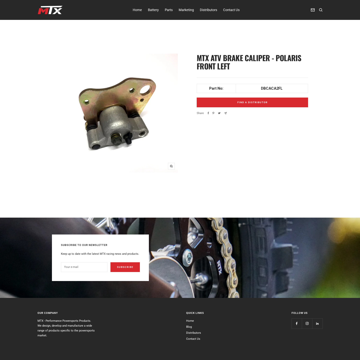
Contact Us (231, 10)
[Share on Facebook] (208, 113)
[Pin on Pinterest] (213, 113)
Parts (169, 10)
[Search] (320, 10)
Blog (189, 326)
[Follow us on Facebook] (297, 323)
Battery (153, 10)
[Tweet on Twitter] (219, 113)
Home (137, 10)
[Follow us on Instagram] (307, 323)
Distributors (208, 10)
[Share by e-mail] (225, 113)
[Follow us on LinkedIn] (317, 323)
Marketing (186, 10)
